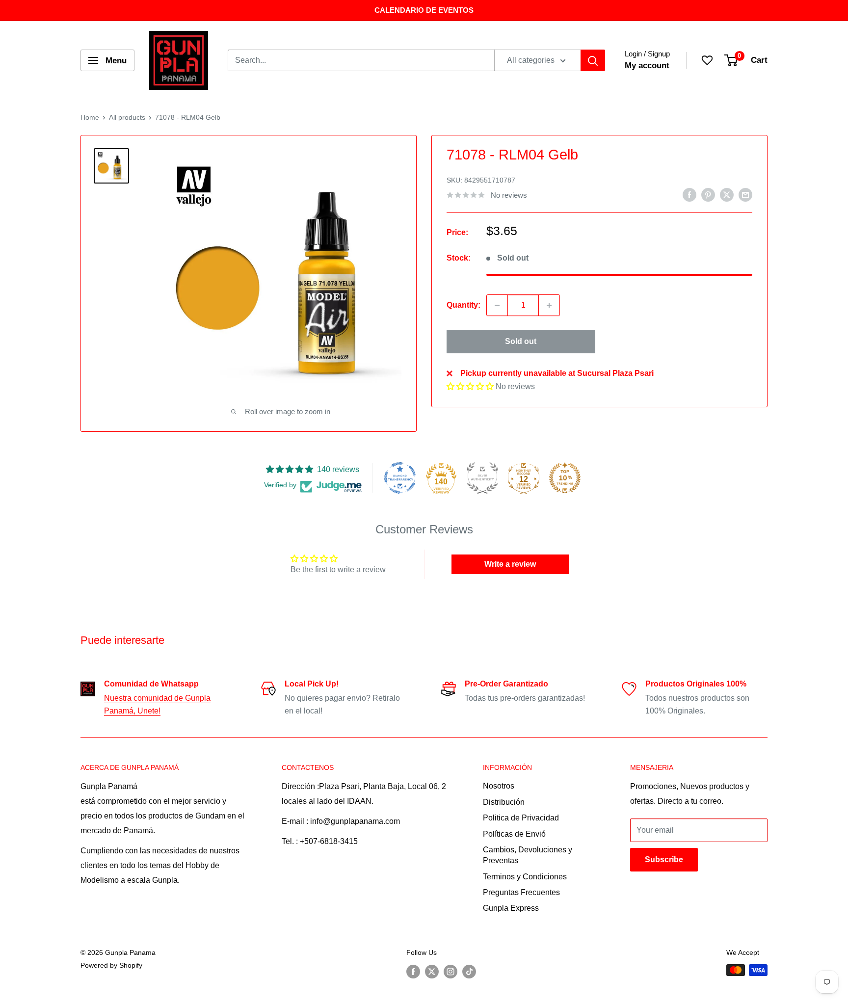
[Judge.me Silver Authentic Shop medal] (482, 478)
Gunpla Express (511, 908)
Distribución (504, 802)
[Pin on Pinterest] (708, 194)
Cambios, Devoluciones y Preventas (527, 855)
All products (127, 117)
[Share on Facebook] (689, 194)
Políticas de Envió (514, 834)
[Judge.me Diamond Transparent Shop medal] (400, 478)
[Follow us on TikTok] (469, 971)
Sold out (520, 341)
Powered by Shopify (111, 965)
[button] (470, 386)
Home (89, 117)
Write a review (510, 564)
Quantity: (463, 305)
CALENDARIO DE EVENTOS (424, 10)
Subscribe (664, 859)
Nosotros (498, 786)
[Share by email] (745, 194)
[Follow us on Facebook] (413, 971)
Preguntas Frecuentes (521, 892)
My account (647, 65)
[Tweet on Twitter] (727, 194)
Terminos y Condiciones (525, 876)
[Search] (593, 60)
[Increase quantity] (549, 305)
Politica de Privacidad (521, 818)
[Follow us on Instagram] (450, 971)
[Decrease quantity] (497, 305)
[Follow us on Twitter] (432, 971)
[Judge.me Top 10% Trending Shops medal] (565, 478)
